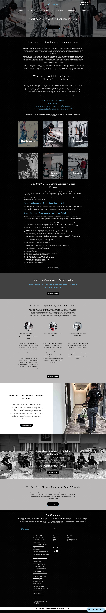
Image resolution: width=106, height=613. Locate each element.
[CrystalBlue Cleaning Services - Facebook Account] (60, 551)
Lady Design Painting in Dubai (39, 568)
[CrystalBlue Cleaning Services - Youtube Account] (54, 551)
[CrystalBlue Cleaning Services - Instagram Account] (57, 551)
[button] (30, 10)
